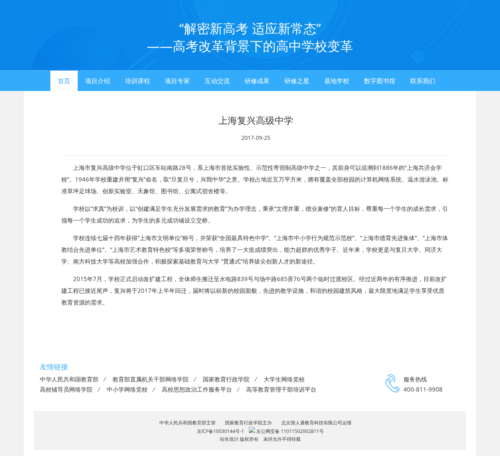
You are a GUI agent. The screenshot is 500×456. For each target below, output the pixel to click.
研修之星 (296, 81)
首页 (64, 81)
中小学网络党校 (127, 389)
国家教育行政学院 (226, 379)
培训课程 (137, 81)
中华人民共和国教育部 (69, 379)
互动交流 (217, 81)
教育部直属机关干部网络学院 (150, 379)
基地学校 (336, 81)
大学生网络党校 (284, 379)
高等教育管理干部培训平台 (281, 389)
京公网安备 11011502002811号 (289, 431)
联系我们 (422, 81)
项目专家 (177, 81)
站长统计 (229, 439)
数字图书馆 (379, 81)
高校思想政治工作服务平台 (197, 389)
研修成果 (257, 81)
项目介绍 (97, 81)
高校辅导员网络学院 (66, 389)
